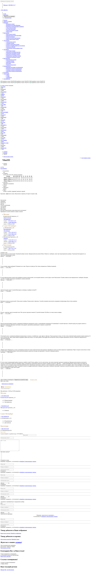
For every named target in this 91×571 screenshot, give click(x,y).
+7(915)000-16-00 (12, 220)
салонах (18, 542)
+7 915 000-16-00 (5, 395)
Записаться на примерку (9, 16)
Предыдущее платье (8, 156)
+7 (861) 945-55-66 (11, 248)
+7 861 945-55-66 (5, 428)
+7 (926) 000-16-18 (12, 240)
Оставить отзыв (33, 379)
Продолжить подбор (5, 547)
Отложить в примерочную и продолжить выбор (12, 501)
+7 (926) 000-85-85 (12, 222)
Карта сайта (3, 432)
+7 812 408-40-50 (5, 416)
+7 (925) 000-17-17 (12, 241)
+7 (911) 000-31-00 (12, 234)
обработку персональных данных (28, 461)
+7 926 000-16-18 (5, 406)
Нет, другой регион (9, 569)
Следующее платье (85, 157)
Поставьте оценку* (5, 451)
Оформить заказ (15, 539)
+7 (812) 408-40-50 (12, 232)
